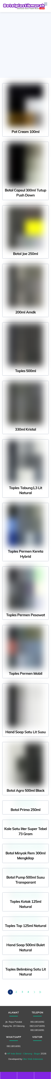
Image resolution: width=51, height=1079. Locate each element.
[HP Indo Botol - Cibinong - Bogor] (24, 8)
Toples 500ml (25, 371)
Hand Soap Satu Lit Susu (25, 732)
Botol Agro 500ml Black (25, 790)
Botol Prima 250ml (25, 809)
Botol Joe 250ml (25, 253)
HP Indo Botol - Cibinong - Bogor (23, 1053)
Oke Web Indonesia (33, 1059)
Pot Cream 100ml (26, 131)
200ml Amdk (25, 312)
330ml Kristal (25, 429)
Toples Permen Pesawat (25, 615)
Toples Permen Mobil (25, 673)
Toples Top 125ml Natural (25, 925)
